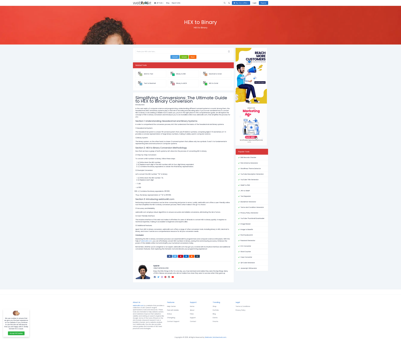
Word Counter (245, 252)
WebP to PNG (245, 185)
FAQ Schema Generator (249, 163)
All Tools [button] (159, 3)
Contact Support (173, 321)
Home (192, 306)
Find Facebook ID (246, 235)
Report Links (176, 3)
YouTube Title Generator (249, 180)
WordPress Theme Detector (250, 168)
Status (169, 314)
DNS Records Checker (248, 157)
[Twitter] (175, 256)
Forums (215, 321)
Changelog (171, 318)
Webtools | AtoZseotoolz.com (215, 337)
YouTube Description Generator (252, 174)
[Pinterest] (180, 256)
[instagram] (162, 277)
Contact (193, 321)
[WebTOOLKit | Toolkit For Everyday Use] (143, 2)
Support (193, 318)
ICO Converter (245, 246)
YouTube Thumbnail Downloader (252, 218)
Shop (214, 306)
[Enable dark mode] (229, 3)
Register (263, 3)
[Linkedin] (186, 256)
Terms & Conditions (243, 306)
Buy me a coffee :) (242, 3)
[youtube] (173, 277)
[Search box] (225, 3)
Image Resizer (245, 224)
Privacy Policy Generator (249, 213)
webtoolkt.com (138, 305)
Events (215, 318)
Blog (167, 3)
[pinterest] (165, 277)
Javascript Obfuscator (248, 268)
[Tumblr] (197, 256)
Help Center (171, 306)
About (192, 310)
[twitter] (158, 277)
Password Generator (247, 240)
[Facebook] (169, 256)
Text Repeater (245, 196)
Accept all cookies (16, 333)
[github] (169, 277)
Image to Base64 (246, 229)
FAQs (192, 314)
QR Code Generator (247, 263)
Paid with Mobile (173, 310)
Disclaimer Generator (248, 202)
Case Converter (246, 257)
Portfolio (216, 310)
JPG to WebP (245, 191)
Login (254, 3)
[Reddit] (191, 256)
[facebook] (155, 277)
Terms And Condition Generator (252, 207)
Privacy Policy (240, 310)
